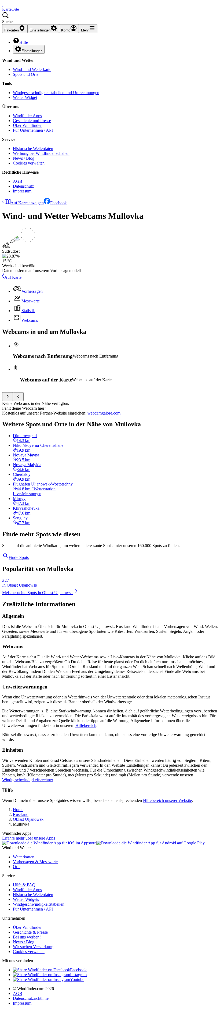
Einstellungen (31, 51)
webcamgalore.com (103, 413)
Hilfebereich (85, 725)
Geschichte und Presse (32, 120)
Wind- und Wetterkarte (32, 69)
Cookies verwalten (29, 163)
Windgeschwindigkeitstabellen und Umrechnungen (56, 92)
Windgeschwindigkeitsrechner (27, 779)
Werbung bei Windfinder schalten (41, 153)
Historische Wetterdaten (33, 148)
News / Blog (23, 158)
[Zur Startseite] (2, 4)
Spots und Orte (25, 74)
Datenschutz (23, 186)
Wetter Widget (25, 97)
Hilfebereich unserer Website (167, 800)
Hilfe (23, 42)
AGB (17, 181)
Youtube (77, 979)
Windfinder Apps (27, 115)
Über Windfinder (27, 125)
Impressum (22, 191)
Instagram (78, 974)
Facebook (58, 203)
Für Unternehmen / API (33, 130)
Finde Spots (19, 557)
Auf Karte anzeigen (27, 203)
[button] (110, 18)
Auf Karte (12, 277)
